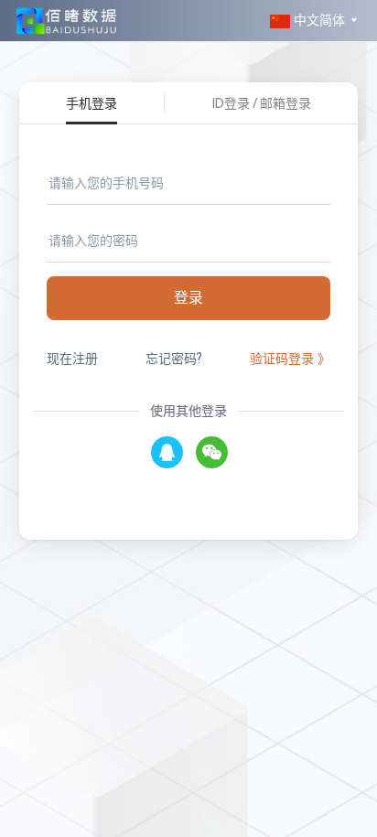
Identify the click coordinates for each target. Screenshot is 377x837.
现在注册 (72, 358)
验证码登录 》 (290, 358)
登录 (188, 297)
